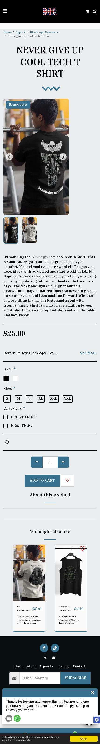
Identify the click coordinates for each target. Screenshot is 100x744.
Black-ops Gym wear (44, 32)
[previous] (9, 156)
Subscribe (75, 678)
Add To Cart (30, 598)
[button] (5, 11)
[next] (63, 156)
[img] (29, 573)
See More (88, 353)
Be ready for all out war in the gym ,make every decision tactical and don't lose (29, 623)
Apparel (21, 32)
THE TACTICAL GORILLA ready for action (23, 609)
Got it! (83, 738)
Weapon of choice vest (65, 608)
